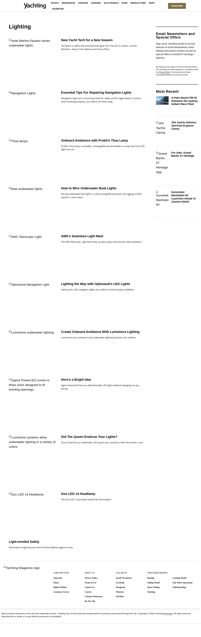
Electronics (111, 3)
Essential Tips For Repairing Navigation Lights (96, 92)
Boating (150, 578)
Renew (56, 583)
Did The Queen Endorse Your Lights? (89, 437)
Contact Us (90, 587)
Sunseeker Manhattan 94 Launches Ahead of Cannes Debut (183, 197)
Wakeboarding (179, 587)
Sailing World (153, 583)
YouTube (120, 596)
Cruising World (179, 578)
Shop (152, 3)
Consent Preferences (94, 596)
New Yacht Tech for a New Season (87, 40)
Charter (83, 3)
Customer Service (61, 592)
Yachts (55, 3)
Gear (124, 3)
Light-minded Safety (24, 542)
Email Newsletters (124, 578)
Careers (88, 592)
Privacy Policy (164, 72)
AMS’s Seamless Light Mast (82, 236)
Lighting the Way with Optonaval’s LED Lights (95, 284)
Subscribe (57, 578)
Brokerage (68, 3)
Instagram (120, 587)
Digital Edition (60, 587)
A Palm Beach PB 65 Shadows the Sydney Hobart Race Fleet (184, 101)
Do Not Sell (90, 601)
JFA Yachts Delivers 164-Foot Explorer (183, 125)
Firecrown (168, 613)
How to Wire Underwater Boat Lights (88, 188)
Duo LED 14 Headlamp (78, 494)
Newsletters (138, 3)
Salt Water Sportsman (182, 583)
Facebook (120, 583)
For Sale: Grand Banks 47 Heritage (182, 154)
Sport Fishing (153, 587)
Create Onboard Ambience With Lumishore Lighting (100, 332)
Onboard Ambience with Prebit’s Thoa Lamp (94, 140)
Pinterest (120, 592)
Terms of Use (90, 583)
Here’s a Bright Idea (76, 379)
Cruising (96, 3)
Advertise (58, 9)
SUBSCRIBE (177, 6)
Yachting (151, 592)
